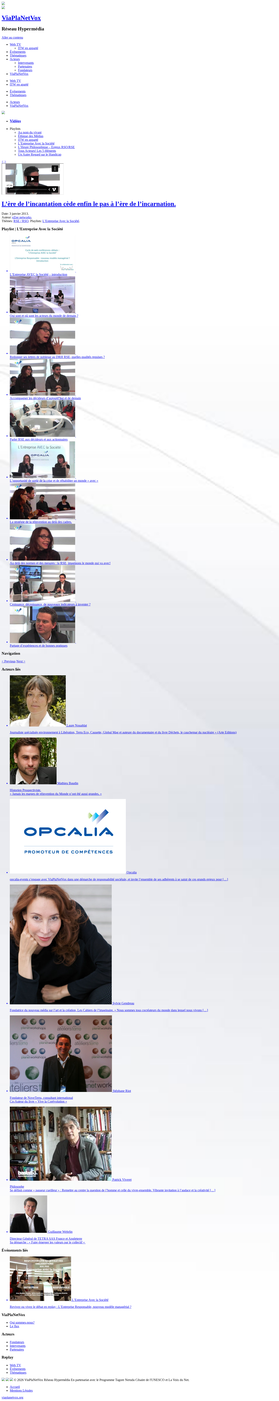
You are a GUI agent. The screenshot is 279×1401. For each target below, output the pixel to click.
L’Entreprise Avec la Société (36, 143)
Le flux (14, 1326)
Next (20, 661)
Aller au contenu (12, 37)
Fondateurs (25, 70)
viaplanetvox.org (12, 1397)
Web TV (15, 44)
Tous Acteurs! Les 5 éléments (37, 150)
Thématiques (18, 95)
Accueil (15, 1387)
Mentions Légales (21, 1390)
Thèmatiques (18, 55)
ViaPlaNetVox (21, 17)
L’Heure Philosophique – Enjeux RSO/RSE (46, 147)
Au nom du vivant (29, 132)
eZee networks (21, 217)
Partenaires (25, 66)
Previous (9, 661)
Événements (18, 51)
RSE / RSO (21, 221)
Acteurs (15, 59)
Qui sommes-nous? (22, 1322)
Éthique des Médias (30, 136)
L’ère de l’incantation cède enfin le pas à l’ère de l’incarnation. (89, 203)
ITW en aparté (19, 84)
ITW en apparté (28, 48)
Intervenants (26, 63)
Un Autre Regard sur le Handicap (39, 154)
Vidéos (15, 121)
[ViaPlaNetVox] (3, 4)
